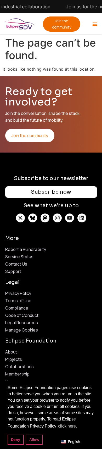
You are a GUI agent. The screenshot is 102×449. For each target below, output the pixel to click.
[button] (95, 24)
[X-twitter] (20, 218)
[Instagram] (57, 218)
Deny (15, 439)
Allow (34, 439)
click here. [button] (67, 426)
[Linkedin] (81, 218)
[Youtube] (69, 218)
